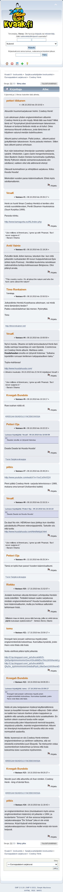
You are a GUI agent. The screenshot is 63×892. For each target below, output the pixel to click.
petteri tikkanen (15, 100)
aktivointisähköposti (29, 36)
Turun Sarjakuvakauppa (15, 459)
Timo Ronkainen (16, 289)
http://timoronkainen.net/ (15, 326)
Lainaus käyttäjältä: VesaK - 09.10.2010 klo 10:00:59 (27, 435)
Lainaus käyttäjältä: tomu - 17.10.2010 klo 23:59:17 (27, 689)
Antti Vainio (13, 245)
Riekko (10, 584)
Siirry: (56, 861)
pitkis (9, 467)
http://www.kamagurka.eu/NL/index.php (23, 222)
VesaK (10, 192)
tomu (9, 628)
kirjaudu (38, 34)
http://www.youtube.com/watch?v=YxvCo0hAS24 (28, 477)
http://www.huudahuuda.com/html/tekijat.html (26, 531)
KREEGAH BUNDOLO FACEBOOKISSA (22, 416)
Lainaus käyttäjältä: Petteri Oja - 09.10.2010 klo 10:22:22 (29, 509)
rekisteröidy (49, 34)
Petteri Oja (12, 424)
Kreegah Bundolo (17, 395)
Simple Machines (44, 888)
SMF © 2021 (31, 888)
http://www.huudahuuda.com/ (18, 368)
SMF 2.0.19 (19, 888)
